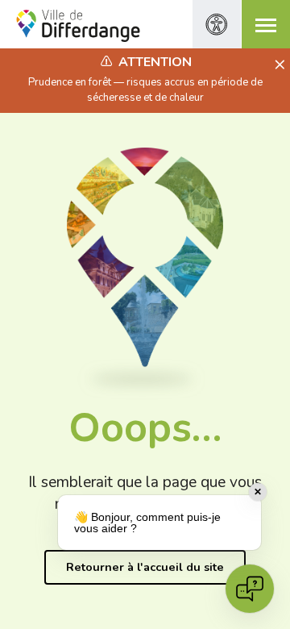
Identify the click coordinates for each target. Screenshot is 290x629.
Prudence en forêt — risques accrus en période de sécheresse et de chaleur (145, 89)
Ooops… (145, 428)
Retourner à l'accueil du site (145, 567)
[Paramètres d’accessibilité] (217, 24)
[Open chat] (250, 588)
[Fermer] (277, 65)
